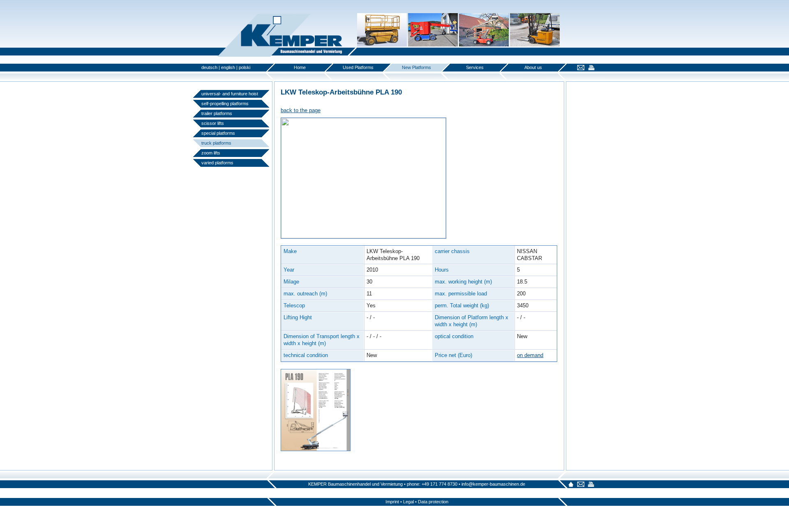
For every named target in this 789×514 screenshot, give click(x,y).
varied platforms (217, 162)
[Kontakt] (579, 68)
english (228, 67)
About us (533, 67)
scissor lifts (212, 123)
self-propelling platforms (225, 103)
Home (300, 67)
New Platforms (416, 67)
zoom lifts (210, 152)
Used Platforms (358, 67)
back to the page (301, 110)
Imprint (392, 501)
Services (475, 67)
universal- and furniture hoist (229, 93)
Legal (408, 501)
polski (244, 67)
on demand (530, 355)
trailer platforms (216, 113)
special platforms (218, 133)
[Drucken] (590, 68)
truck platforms (216, 143)
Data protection (433, 501)
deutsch (209, 67)
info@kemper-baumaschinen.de (493, 484)
